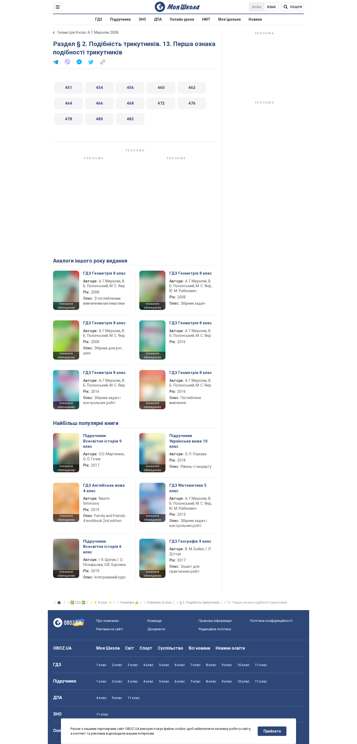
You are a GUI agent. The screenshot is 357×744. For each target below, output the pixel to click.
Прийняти (272, 731)
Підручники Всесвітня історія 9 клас (102, 441)
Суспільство (170, 648)
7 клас (195, 665)
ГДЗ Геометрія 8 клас (104, 273)
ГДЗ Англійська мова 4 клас (104, 488)
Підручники (120, 19)
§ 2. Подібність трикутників (199, 602)
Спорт (146, 648)
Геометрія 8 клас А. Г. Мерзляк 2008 (87, 32)
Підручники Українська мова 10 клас (188, 441)
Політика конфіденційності (271, 621)
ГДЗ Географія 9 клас (190, 541)
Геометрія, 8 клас (159, 602)
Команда (154, 621)
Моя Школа (108, 648)
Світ (129, 648)
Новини (255, 19)
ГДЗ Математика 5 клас (187, 488)
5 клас (164, 665)
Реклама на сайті (109, 629)
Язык (271, 7)
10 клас (243, 665)
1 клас (101, 665)
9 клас (227, 665)
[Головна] (59, 603)
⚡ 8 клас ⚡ (102, 602)
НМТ (206, 19)
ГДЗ (98, 19)
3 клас (133, 665)
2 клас (117, 665)
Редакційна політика (215, 629)
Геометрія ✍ (129, 602)
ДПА (158, 19)
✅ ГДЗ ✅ (77, 602)
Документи (156, 629)
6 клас (180, 665)
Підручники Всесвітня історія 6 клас (102, 546)
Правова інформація (215, 621)
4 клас (148, 665)
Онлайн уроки (182, 19)
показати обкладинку (66, 305)
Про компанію (107, 621)
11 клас (261, 665)
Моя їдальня (229, 19)
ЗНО (142, 19)
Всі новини (199, 648)
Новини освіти (230, 648)
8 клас (211, 665)
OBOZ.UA (62, 648)
